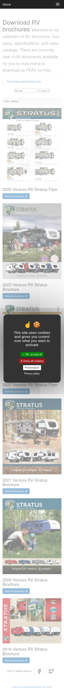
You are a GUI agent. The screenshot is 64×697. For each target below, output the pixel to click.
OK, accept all (33, 354)
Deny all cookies (33, 360)
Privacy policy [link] (32, 373)
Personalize (32, 367)
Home (7, 4)
